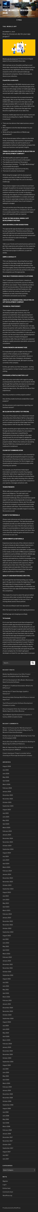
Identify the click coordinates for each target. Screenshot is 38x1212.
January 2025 (7, 835)
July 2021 (5, 982)
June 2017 (6, 1159)
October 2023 (7, 885)
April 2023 (6, 907)
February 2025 (7, 831)
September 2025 (8, 806)
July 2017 (5, 1155)
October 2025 (7, 802)
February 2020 (7, 1043)
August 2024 (7, 853)
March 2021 (6, 997)
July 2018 (5, 1112)
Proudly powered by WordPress (11, 1208)
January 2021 (7, 1004)
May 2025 (6, 820)
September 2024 (8, 849)
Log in (4, 1184)
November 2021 (8, 968)
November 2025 (8, 799)
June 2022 (6, 943)
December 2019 (8, 1051)
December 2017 (8, 1137)
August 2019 (7, 1065)
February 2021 (7, 1000)
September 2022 (8, 932)
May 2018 (6, 1119)
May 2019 (6, 1076)
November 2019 (8, 1054)
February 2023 (7, 914)
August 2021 (7, 979)
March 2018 (6, 1126)
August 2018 (7, 1108)
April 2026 (6, 781)
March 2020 (6, 1040)
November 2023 (8, 881)
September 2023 (8, 889)
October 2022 (7, 928)
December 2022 (8, 921)
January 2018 (7, 1133)
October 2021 (7, 971)
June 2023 (6, 899)
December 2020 (8, 1007)
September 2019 (8, 1061)
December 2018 (8, 1094)
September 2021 (8, 975)
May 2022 (6, 946)
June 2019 (6, 1072)
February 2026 (7, 788)
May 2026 (6, 777)
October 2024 (7, 845)
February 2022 (7, 957)
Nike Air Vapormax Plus (10, 747)
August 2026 (7, 766)
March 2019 (6, 1083)
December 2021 (8, 964)
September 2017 (8, 1148)
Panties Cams (7, 736)
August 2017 (7, 1152)
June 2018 (6, 1116)
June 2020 (6, 1029)
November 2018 (8, 1097)
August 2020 (7, 1022)
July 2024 (6, 856)
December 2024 (8, 838)
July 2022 (6, 939)
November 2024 (8, 842)
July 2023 (6, 896)
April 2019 (6, 1080)
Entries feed (6, 1188)
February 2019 (7, 1087)
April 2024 (6, 863)
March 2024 (6, 867)
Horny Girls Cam (8, 741)
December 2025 (8, 795)
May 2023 (6, 903)
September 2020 (8, 1018)
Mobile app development (10, 59)
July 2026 (6, 770)
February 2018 (7, 1130)
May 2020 (6, 1033)
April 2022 (6, 950)
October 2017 (7, 1144)
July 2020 (6, 1025)
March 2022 (6, 953)
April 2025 (6, 824)
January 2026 (7, 791)
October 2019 (7, 1058)
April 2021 (6, 993)
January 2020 (7, 1047)
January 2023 (7, 917)
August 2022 (7, 935)
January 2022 (7, 961)
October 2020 (7, 1015)
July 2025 (6, 813)
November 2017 (8, 1141)
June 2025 (6, 817)
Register (5, 1181)
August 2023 (7, 892)
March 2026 (6, 784)
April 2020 (6, 1036)
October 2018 (7, 1101)
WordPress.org (7, 1195)
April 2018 (6, 1123)
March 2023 (6, 910)
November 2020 (8, 1011)
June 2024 (6, 860)
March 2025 (6, 827)
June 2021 (6, 986)
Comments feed (8, 1192)
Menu (20, 20)
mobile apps (6, 99)
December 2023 (8, 878)
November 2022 (8, 925)
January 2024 (7, 874)
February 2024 (7, 871)
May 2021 (6, 989)
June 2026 (6, 773)
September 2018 (8, 1105)
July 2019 (5, 1069)
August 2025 (7, 809)
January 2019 (7, 1090)
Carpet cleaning (8, 753)
